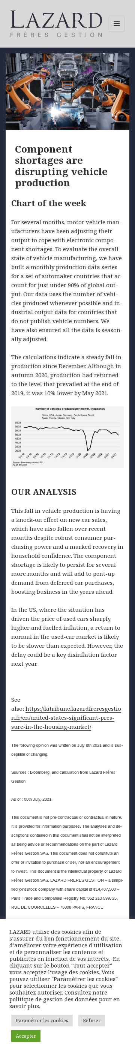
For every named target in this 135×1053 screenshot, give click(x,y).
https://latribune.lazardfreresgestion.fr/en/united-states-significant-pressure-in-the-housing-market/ (66, 717)
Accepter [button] (26, 1035)
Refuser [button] (91, 1020)
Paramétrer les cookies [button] (42, 1020)
